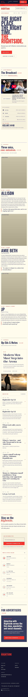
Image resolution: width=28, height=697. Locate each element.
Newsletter (17, 667)
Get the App (3, 669)
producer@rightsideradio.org (6, 674)
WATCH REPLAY (22, 2)
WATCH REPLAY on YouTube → (13, 75)
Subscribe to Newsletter (20, 8)
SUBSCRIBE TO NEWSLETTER (13, 543)
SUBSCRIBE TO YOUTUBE (8, 56)
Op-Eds (16, 665)
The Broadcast (9, 72)
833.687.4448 (3, 676)
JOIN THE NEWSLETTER (8, 536)
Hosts (2, 667)
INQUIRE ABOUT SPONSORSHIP (11, 637)
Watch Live (3, 665)
